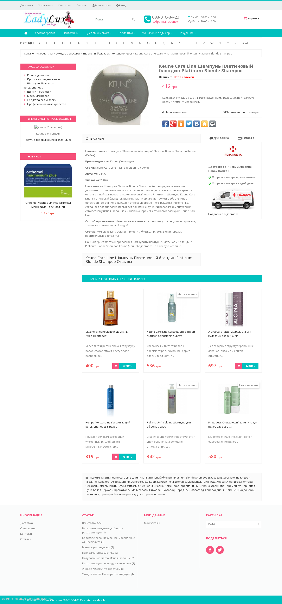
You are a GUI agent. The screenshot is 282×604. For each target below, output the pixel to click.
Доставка (26, 5)
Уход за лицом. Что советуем (101, 569)
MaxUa (101, 600)
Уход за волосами (68, 53)
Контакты (64, 5)
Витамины (71, 33)
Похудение (186, 33)
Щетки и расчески (39, 91)
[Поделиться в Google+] (173, 124)
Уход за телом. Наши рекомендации (106, 574)
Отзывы (82, 5)
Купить (127, 366)
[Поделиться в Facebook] (165, 124)
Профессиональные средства (46, 104)
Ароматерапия (45, 33)
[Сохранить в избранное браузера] (204, 124)
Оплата (248, 138)
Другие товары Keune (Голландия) (48, 140)
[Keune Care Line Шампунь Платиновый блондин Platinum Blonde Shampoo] (118, 94)
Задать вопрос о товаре (242, 112)
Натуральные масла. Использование (106, 558)
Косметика (126, 33)
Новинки (34, 156)
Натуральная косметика (98, 552)
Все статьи (89, 523)
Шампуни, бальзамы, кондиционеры (107, 53)
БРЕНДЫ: (27, 43)
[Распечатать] (212, 124)
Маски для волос (38, 96)
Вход (122, 5)
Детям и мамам (98, 33)
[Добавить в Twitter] (189, 124)
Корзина (253, 18)
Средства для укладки (41, 100)
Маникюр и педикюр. (96, 547)
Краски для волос (38, 75)
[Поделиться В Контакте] (196, 124)
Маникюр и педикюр (156, 33)
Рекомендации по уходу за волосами (106, 563)
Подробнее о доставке (223, 214)
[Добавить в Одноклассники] (181, 124)
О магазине (45, 5)
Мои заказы (103, 5)
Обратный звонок (165, 22)
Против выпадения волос (44, 79)
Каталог (29, 53)
